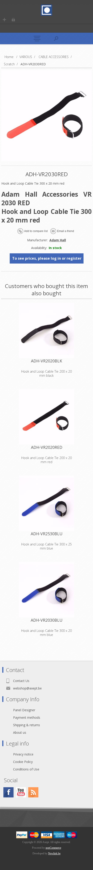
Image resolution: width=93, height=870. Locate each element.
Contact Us (21, 681)
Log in (13, 20)
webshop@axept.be (27, 688)
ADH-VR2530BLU (47, 533)
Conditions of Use (26, 769)
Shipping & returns (26, 725)
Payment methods (26, 717)
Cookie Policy (23, 762)
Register (4, 20)
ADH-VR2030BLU (47, 620)
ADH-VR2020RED (46, 447)
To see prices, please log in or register (46, 258)
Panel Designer (24, 710)
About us (19, 732)
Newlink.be (54, 853)
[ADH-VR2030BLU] (46, 589)
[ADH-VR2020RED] (46, 417)
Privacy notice (23, 754)
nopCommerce (53, 847)
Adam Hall (57, 240)
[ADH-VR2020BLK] (46, 330)
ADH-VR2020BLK (46, 361)
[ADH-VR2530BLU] (46, 503)
